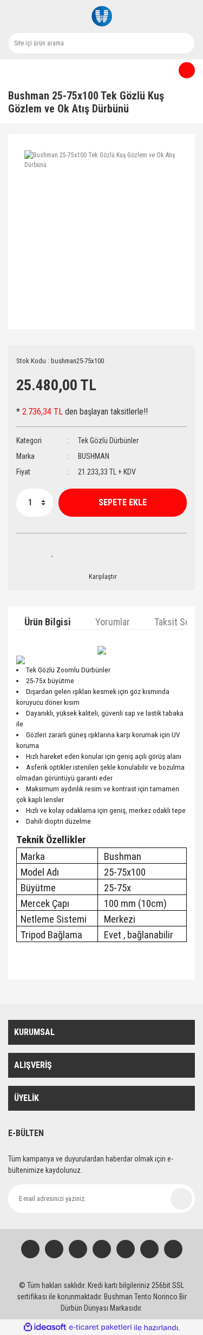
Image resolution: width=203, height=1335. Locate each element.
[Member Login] (11, 70)
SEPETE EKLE (123, 502)
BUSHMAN (93, 456)
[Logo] (102, 16)
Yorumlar (112, 622)
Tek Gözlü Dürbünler (108, 440)
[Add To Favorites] (53, 552)
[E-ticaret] (100, 1327)
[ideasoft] (45, 1328)
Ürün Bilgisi (47, 622)
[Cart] (182, 70)
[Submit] (181, 1199)
